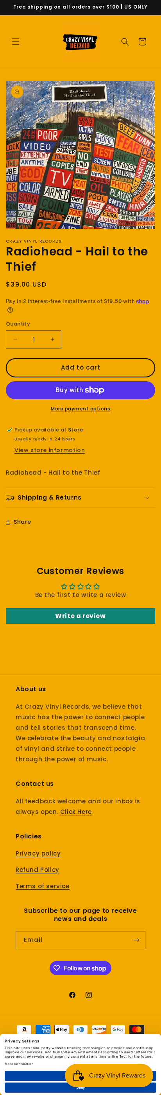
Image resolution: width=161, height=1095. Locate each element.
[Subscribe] (136, 940)
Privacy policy (38, 853)
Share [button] (22, 522)
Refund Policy (37, 870)
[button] (15, 41)
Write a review (80, 615)
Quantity (18, 323)
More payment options (80, 408)
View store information (49, 450)
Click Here (76, 812)
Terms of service (43, 886)
